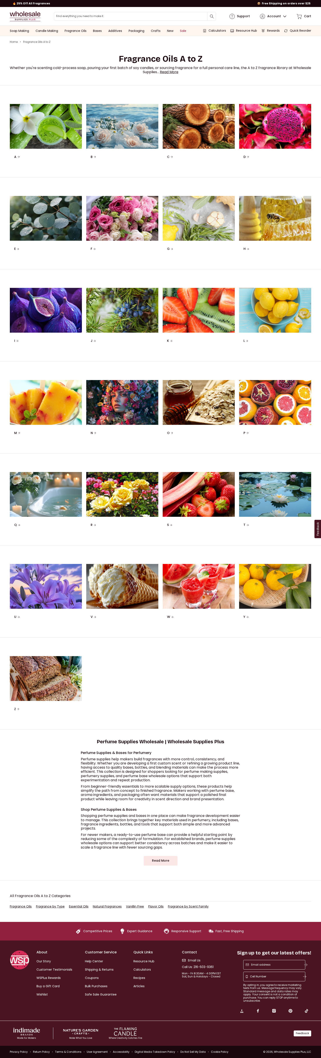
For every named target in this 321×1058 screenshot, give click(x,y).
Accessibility (121, 1052)
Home (14, 41)
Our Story (43, 961)
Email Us (194, 960)
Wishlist (42, 994)
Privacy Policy (19, 1052)
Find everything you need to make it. (80, 16)
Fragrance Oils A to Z (36, 41)
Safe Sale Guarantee (101, 994)
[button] (169, 71)
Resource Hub (143, 961)
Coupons (92, 978)
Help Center (94, 961)
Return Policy (41, 1052)
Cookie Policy (219, 1052)
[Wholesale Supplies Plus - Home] (25, 16)
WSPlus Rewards (48, 978)
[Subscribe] (305, 964)
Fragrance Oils (21, 906)
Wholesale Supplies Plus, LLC (292, 1052)
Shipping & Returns (99, 969)
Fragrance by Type (50, 906)
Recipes (139, 978)
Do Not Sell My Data (193, 1052)
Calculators (142, 969)
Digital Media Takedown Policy (155, 1052)
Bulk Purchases (96, 986)
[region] (160, 3)
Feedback (302, 1033)
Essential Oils (78, 906)
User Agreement (97, 1052)
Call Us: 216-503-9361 (198, 967)
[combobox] (135, 16)
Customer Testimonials (54, 969)
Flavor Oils (156, 906)
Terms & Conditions (68, 1052)
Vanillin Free (135, 906)
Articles (139, 986)
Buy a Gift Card (48, 986)
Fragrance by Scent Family (188, 906)
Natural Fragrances (107, 906)
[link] (242, 1011)
